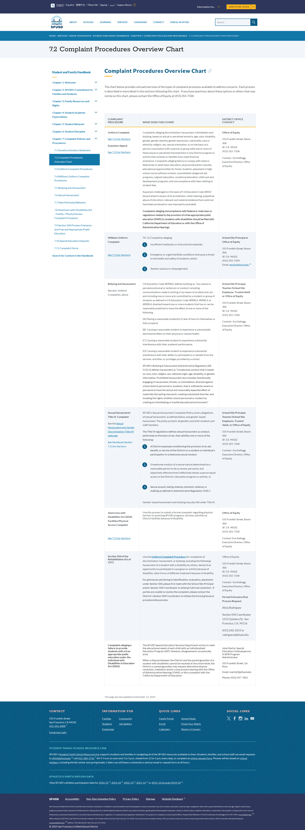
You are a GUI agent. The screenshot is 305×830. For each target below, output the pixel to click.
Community (125, 718)
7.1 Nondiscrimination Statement (72, 150)
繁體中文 (80, 4)
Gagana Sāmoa (124, 4)
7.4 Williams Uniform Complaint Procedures (71, 178)
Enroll (162, 723)
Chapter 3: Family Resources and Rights (70, 103)
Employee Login (239, 7)
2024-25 (103, 782)
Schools (88, 22)
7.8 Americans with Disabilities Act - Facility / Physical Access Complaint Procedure (73, 213)
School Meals (188, 718)
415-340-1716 (86, 758)
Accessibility (72, 798)
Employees (108, 729)
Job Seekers (125, 723)
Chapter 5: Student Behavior (68, 124)
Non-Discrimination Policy (101, 798)
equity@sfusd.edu (239, 264)
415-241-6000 (57, 725)
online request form (201, 758)
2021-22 (141, 782)
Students (107, 723)
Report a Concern (190, 729)
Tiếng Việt (92, 4)
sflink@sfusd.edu (61, 758)
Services (122, 22)
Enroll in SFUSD (179, 22)
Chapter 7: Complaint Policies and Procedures (159, 36)
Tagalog (103, 4)
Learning (105, 22)
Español (70, 4)
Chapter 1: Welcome (64, 82)
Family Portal (166, 718)
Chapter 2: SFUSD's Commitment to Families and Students (72, 91)
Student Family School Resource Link (79, 754)
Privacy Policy (131, 798)
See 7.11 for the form (119, 138)
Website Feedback (172, 798)
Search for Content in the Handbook (72, 255)
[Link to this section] (210, 71)
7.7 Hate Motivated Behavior (70, 202)
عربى (112, 4)
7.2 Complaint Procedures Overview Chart (68, 159)
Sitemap (150, 798)
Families (106, 718)
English (60, 4)
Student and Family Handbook (111, 36)
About (73, 22)
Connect (158, 22)
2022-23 (128, 782)
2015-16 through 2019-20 (166, 782)
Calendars (140, 22)
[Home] (57, 22)
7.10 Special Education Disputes (71, 240)
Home (52, 36)
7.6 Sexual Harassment (66, 195)
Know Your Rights (80, 36)
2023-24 (116, 782)
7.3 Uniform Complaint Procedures (73, 168)
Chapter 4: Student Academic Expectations (68, 114)
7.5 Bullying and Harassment (69, 187)
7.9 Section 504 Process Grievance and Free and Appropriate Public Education (73, 229)
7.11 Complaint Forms (66, 248)
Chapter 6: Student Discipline (68, 131)
